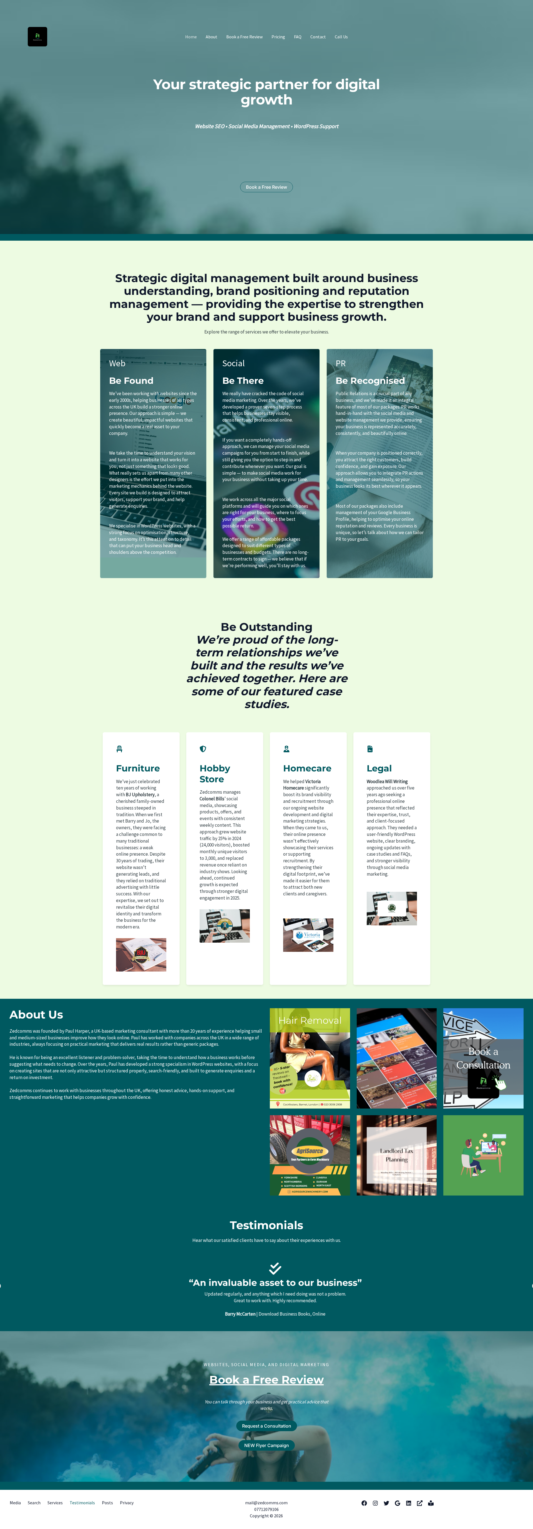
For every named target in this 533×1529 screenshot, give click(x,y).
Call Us (341, 36)
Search (34, 1502)
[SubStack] (431, 1503)
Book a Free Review (244, 36)
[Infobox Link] (266, 99)
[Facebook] (364, 1503)
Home (191, 36)
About (211, 36)
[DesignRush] (420, 1503)
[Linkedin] (408, 1503)
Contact (318, 36)
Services (55, 1502)
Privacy (127, 1502)
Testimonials (82, 1502)
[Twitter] (386, 1503)
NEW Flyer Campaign (266, 1445)
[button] (266, 187)
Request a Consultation (266, 1426)
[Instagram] (375, 1503)
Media (15, 1502)
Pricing (278, 36)
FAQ (297, 36)
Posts (107, 1502)
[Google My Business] (397, 1503)
